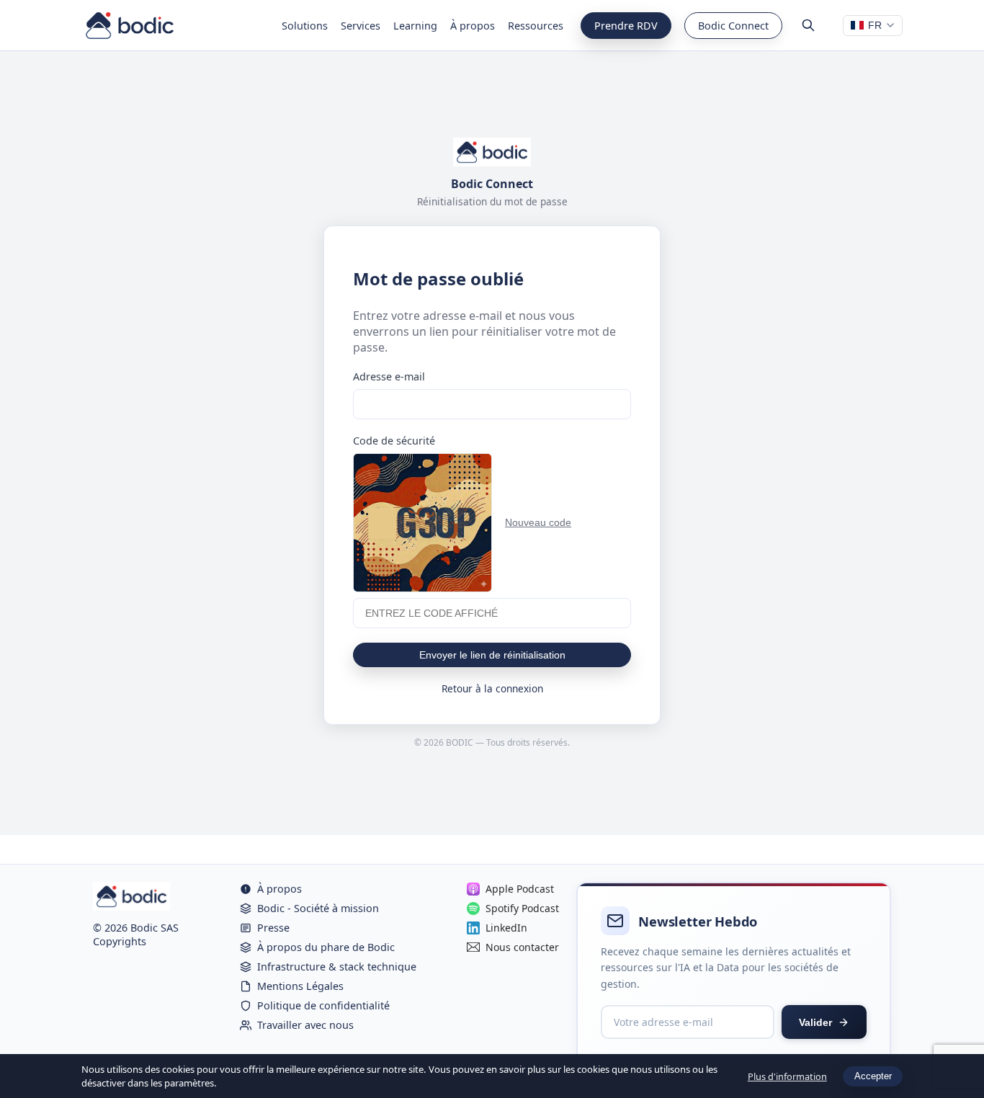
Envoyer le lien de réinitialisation (492, 655)
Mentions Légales (300, 986)
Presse (273, 927)
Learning (415, 25)
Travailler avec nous (305, 1025)
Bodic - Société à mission (318, 908)
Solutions (305, 25)
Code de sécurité (394, 440)
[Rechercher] (808, 25)
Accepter (873, 1076)
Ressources (535, 25)
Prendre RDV (626, 25)
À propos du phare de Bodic (326, 947)
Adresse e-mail (389, 376)
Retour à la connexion (492, 688)
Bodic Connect (733, 25)
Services (360, 25)
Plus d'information (787, 1076)
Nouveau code (538, 522)
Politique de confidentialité (323, 1005)
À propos (472, 25)
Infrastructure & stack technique (336, 966)
